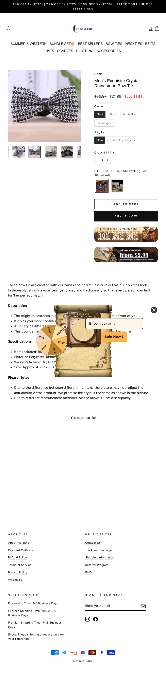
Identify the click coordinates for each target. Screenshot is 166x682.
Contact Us (93, 542)
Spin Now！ (114, 337)
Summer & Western (29, 44)
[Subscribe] (143, 606)
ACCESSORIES (109, 51)
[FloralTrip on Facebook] (95, 619)
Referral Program (96, 565)
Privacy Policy (17, 572)
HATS (49, 51)
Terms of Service (20, 565)
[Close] (154, 310)
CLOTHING (85, 51)
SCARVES (65, 51)
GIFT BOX (120, 173)
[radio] (99, 114)
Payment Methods (20, 550)
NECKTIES (133, 44)
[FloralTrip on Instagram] (87, 619)
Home (98, 74)
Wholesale (15, 579)
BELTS (150, 44)
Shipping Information (99, 557)
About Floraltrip (19, 542)
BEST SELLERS (90, 44)
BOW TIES (114, 44)
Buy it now (126, 216)
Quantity (104, 152)
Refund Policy (17, 557)
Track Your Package (98, 550)
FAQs (89, 572)
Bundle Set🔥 (62, 44)
